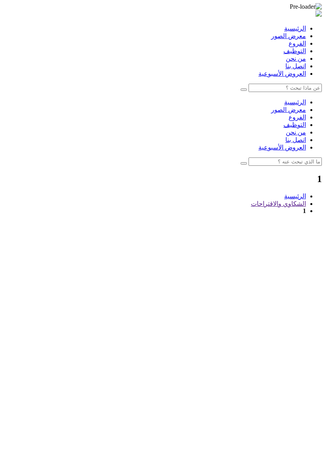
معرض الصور (288, 36)
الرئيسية (295, 28)
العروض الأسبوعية (282, 73)
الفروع (297, 43)
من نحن (296, 58)
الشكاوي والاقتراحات (278, 203)
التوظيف (294, 51)
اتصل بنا (295, 66)
